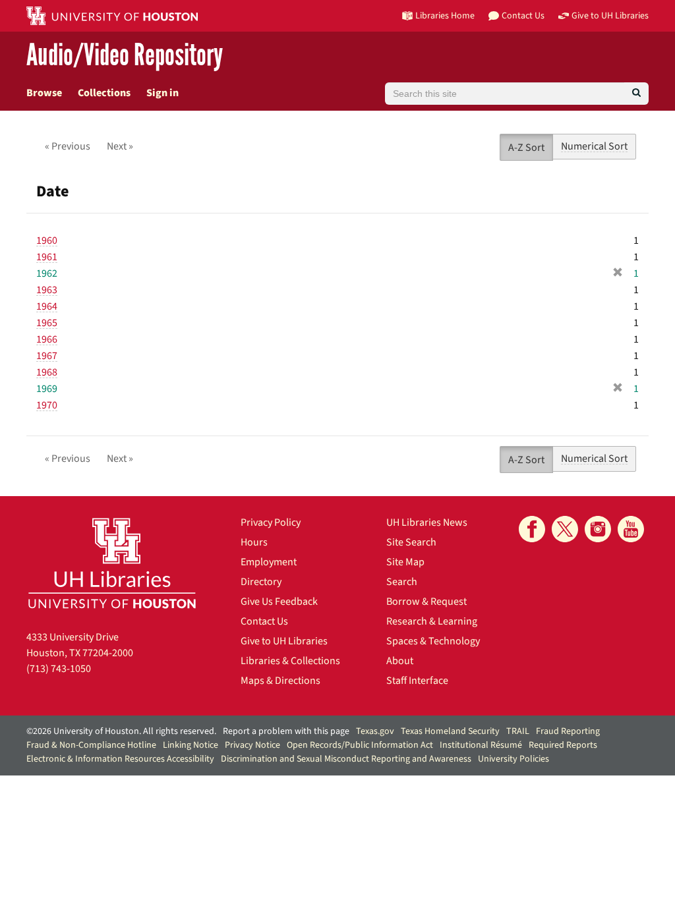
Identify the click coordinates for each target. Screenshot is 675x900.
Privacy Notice (252, 745)
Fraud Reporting (568, 731)
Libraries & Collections (290, 661)
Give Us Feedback (279, 601)
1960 (46, 240)
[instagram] (598, 529)
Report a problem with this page (286, 731)
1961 (46, 257)
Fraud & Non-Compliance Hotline (91, 745)
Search (401, 582)
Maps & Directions (280, 680)
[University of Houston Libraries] (112, 563)
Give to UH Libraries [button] (610, 15)
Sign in (162, 93)
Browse (44, 93)
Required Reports (563, 745)
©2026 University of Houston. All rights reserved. (121, 731)
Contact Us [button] (523, 15)
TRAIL (517, 731)
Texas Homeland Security (450, 731)
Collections (104, 93)
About (399, 661)
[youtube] (631, 529)
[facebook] (532, 529)
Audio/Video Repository (124, 56)
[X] (565, 529)
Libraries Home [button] (445, 15)
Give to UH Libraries (284, 641)
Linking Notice (190, 745)
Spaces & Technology (433, 641)
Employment (269, 562)
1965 (46, 323)
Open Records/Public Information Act (360, 745)
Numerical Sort (594, 146)
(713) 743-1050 (58, 668)
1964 (46, 306)
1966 (46, 339)
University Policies (513, 759)
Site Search (411, 542)
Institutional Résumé (481, 745)
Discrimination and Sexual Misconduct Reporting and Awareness (346, 759)
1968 (46, 372)
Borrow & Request (426, 601)
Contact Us (264, 621)
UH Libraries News (426, 522)
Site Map (405, 562)
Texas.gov (375, 731)
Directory (261, 582)
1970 (46, 405)
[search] (636, 93)
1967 (46, 356)
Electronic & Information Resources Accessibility (120, 759)
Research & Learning (431, 621)
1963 (46, 290)
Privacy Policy (271, 522)
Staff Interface (417, 680)
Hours (254, 542)
